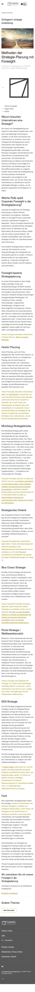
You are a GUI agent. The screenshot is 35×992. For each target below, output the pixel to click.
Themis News (16, 66)
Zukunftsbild (13, 394)
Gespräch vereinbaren (9, 893)
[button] (2, 4)
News (13, 68)
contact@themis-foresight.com (10, 971)
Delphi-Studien (8, 767)
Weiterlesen (9, 910)
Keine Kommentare (21, 68)
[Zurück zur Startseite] (17, 4)
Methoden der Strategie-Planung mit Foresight (17, 57)
